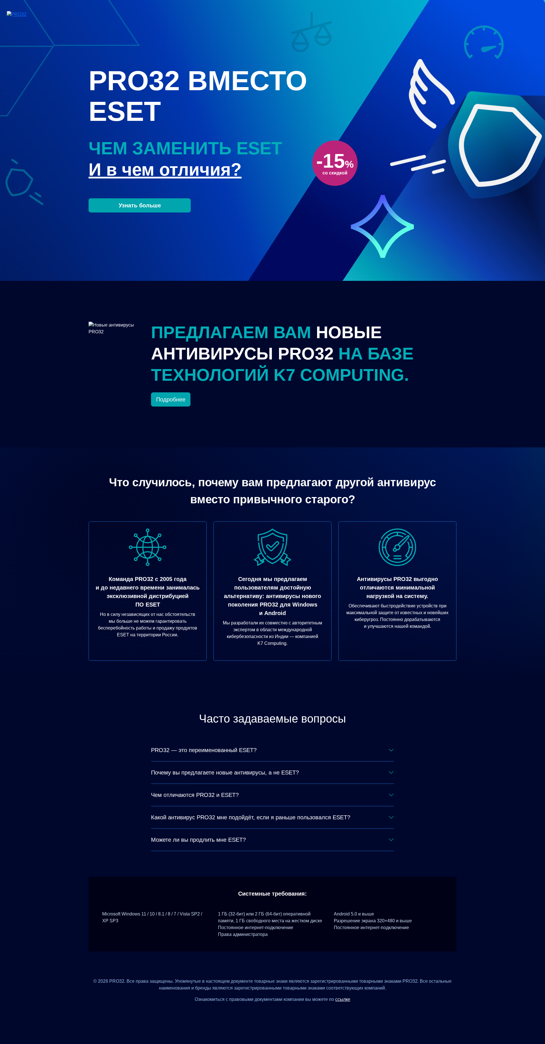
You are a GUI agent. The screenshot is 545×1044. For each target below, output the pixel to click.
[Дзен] (251, 1012)
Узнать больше (140, 205)
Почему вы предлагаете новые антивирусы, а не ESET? (225, 772)
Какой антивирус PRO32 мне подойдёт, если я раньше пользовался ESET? (250, 817)
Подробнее (170, 399)
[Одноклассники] (279, 1012)
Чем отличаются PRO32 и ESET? (195, 795)
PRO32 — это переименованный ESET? (204, 750)
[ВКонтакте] (265, 1012)
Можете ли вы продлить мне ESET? (198, 840)
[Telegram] (293, 1012)
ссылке (342, 999)
